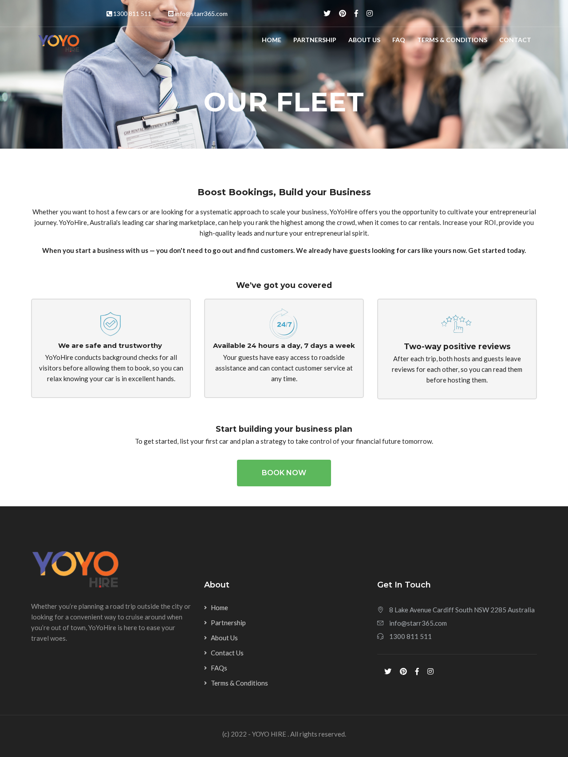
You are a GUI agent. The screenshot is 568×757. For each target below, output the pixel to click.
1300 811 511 (132, 13)
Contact (515, 39)
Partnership (314, 39)
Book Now (284, 473)
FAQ (398, 39)
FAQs (219, 668)
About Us (364, 39)
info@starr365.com (201, 13)
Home (271, 39)
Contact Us (227, 653)
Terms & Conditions (452, 39)
